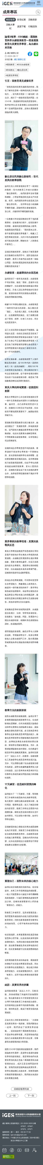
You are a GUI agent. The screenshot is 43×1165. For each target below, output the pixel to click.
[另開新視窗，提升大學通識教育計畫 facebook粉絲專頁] (12, 1150)
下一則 (31, 1095)
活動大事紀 (10, 26)
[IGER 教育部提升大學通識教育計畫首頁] (21, 1115)
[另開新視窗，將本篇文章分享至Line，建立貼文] (36, 54)
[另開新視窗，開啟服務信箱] (27, 1150)
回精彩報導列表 (21, 1089)
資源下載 (21, 26)
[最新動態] (4, 1150)
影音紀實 (21, 19)
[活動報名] (34, 1150)
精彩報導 (10, 19)
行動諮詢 (32, 26)
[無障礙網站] (8, 1157)
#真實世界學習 (12, 75)
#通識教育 (10, 64)
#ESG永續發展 (23, 64)
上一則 (12, 1095)
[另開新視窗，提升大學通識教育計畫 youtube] (19, 1150)
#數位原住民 (22, 70)
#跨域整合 (10, 70)
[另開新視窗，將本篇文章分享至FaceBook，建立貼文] (30, 54)
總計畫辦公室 (20, 59)
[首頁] (18, 3)
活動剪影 (32, 19)
